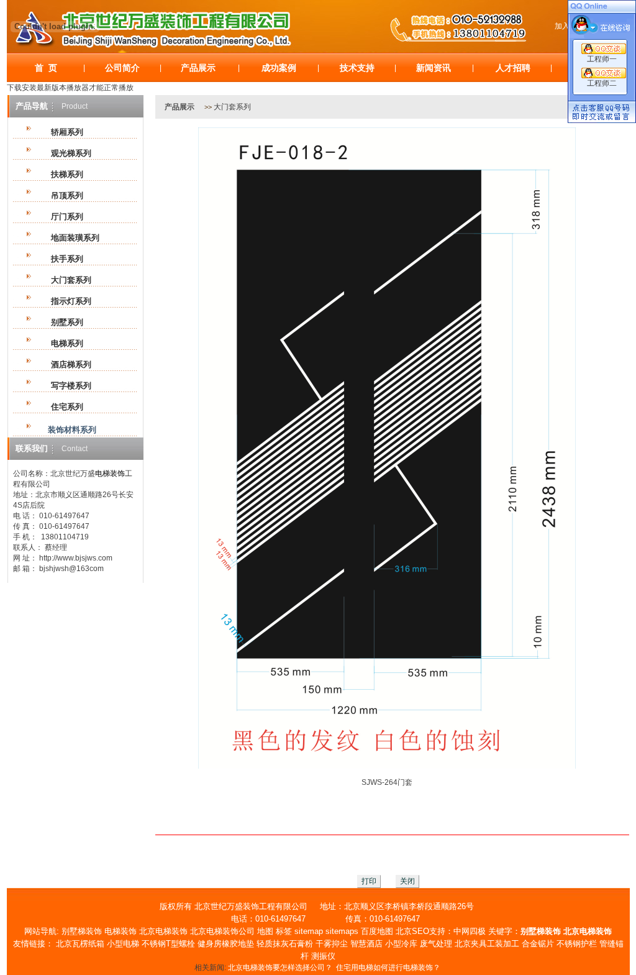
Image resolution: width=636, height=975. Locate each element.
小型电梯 (123, 943)
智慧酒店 (366, 943)
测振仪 (323, 956)
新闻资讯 (433, 68)
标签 (284, 931)
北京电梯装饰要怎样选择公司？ (280, 967)
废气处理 (436, 943)
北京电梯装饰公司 (222, 931)
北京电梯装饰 (163, 931)
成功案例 (278, 68)
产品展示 (198, 68)
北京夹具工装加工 (487, 943)
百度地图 (377, 931)
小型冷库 (401, 943)
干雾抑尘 (332, 943)
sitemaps (341, 931)
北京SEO (412, 931)
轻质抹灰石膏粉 (285, 943)
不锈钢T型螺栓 (168, 943)
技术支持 (357, 68)
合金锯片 (538, 943)
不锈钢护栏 (576, 943)
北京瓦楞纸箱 (80, 943)
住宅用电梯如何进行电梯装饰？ (388, 967)
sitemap (308, 931)
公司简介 (122, 68)
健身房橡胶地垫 (226, 943)
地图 (265, 931)
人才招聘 (513, 68)
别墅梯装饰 (81, 931)
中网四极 (469, 931)
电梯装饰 (120, 931)
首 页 (46, 68)
